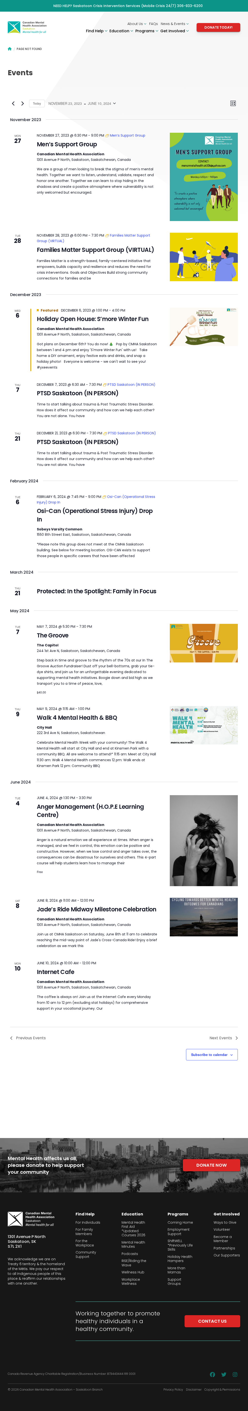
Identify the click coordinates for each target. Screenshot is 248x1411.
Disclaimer (194, 1390)
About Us (135, 23)
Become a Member (223, 1239)
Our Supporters (227, 1255)
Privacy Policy (173, 1390)
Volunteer (222, 1230)
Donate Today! (218, 27)
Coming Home (180, 1223)
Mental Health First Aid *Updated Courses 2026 (133, 1229)
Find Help (95, 31)
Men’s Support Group (67, 144)
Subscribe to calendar (209, 1054)
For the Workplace (85, 1243)
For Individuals (88, 1223)
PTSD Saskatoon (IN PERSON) (77, 393)
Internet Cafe (55, 972)
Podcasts (130, 1254)
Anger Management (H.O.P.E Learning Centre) (90, 811)
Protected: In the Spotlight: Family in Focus (96, 591)
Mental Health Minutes (133, 1244)
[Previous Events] (13, 103)
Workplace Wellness (131, 1282)
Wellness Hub (133, 1272)
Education (119, 31)
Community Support (86, 1254)
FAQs (153, 23)
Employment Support (179, 1232)
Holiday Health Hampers (180, 1259)
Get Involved (173, 31)
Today (37, 103)
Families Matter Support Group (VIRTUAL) (95, 250)
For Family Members (84, 1232)
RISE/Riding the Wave (134, 1263)
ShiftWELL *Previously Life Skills (180, 1245)
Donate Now (211, 1165)
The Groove (53, 635)
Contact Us (212, 1321)
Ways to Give (225, 1223)
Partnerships (224, 1248)
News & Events (173, 23)
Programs (145, 31)
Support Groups (174, 1282)
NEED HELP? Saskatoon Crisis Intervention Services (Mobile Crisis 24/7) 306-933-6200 (128, 5)
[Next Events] (22, 103)
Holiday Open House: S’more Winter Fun (93, 319)
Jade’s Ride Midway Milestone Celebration (96, 909)
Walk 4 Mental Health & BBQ (77, 718)
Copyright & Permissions (222, 1390)
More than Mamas (176, 1270)
